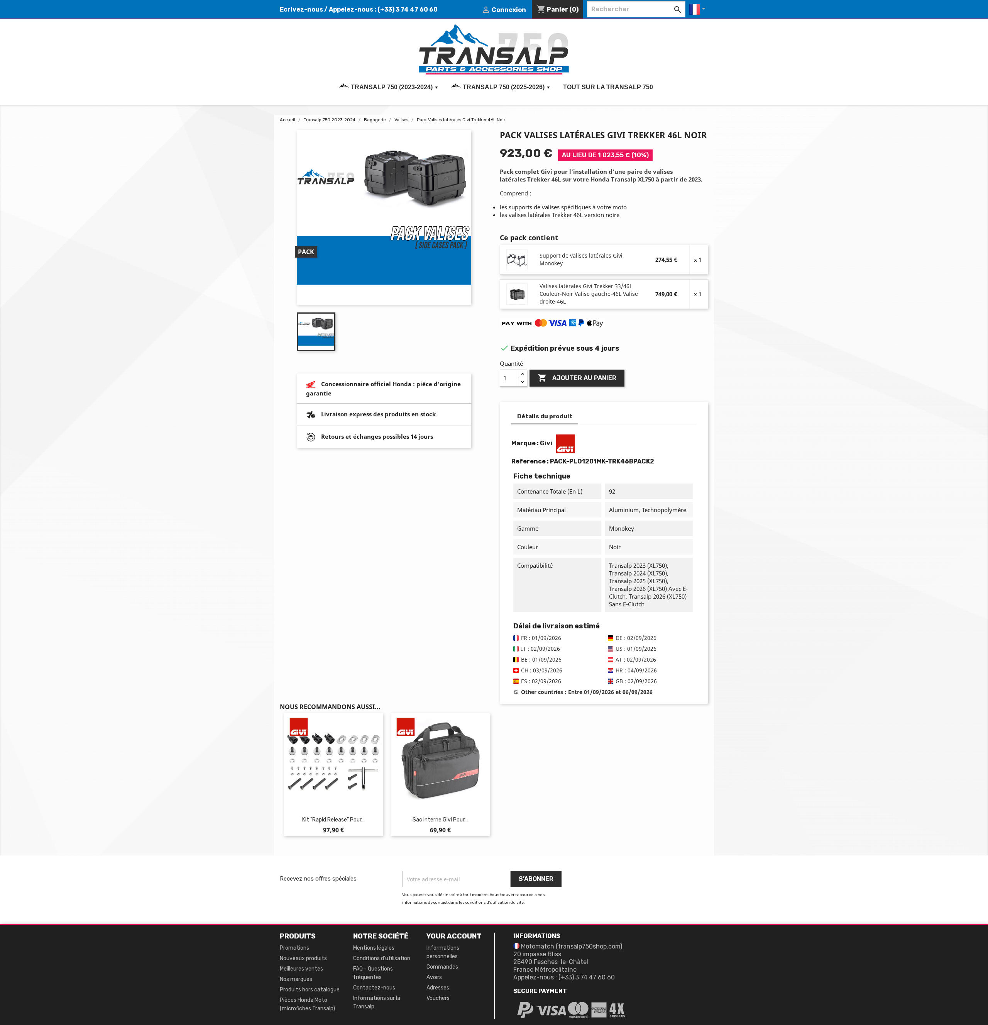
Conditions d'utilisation (381, 958)
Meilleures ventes (301, 969)
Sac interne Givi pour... (440, 819)
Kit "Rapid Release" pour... (333, 819)
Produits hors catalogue (310, 989)
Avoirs (434, 977)
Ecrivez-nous (301, 9)
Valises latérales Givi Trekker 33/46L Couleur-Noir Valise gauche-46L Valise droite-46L (589, 293)
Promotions (294, 948)
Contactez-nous (374, 987)
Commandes (442, 967)
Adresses (437, 987)
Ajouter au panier (577, 377)
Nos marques (296, 979)
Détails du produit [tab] (544, 416)
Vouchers (438, 998)
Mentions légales (373, 948)
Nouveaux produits (303, 958)
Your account (454, 936)
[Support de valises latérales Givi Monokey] (517, 259)
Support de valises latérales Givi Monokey (581, 259)
